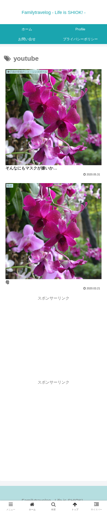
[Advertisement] (53, 337)
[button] (96, 437)
